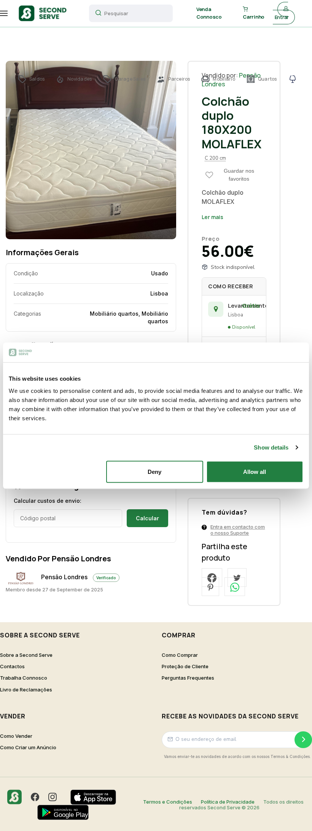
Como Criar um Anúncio (28, 747)
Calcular (147, 518)
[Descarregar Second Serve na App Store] (97, 797)
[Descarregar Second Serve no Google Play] (66, 812)
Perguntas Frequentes (188, 678)
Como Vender (16, 736)
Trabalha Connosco (23, 678)
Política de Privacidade (228, 802)
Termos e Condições (167, 802)
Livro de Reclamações (26, 690)
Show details (271, 447)
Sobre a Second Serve (26, 655)
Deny (154, 471)
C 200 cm (215, 158)
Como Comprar (180, 655)
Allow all (254, 471)
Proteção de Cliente (185, 666)
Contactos (12, 666)
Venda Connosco (209, 13)
